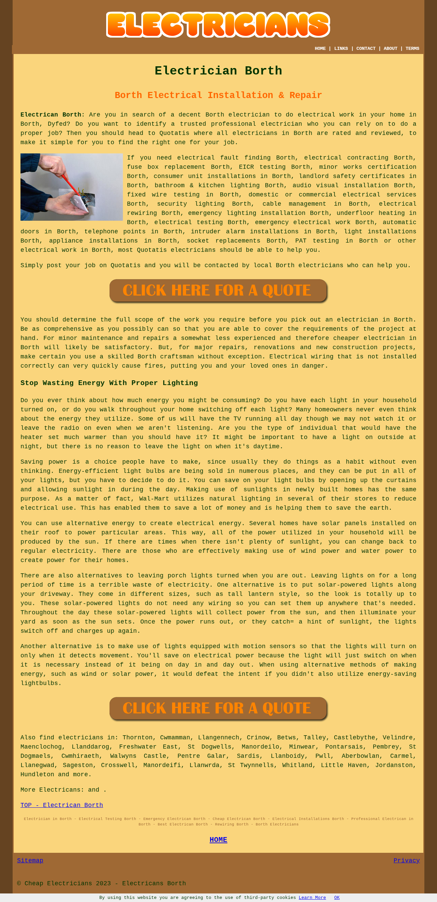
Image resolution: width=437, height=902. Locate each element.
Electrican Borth (50, 114)
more (80, 774)
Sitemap (30, 860)
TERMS (412, 48)
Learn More (312, 897)
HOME (320, 48)
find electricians (71, 737)
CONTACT (366, 48)
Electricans (60, 790)
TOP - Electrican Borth (61, 805)
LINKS (341, 48)
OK (337, 897)
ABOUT (390, 48)
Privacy (407, 860)
